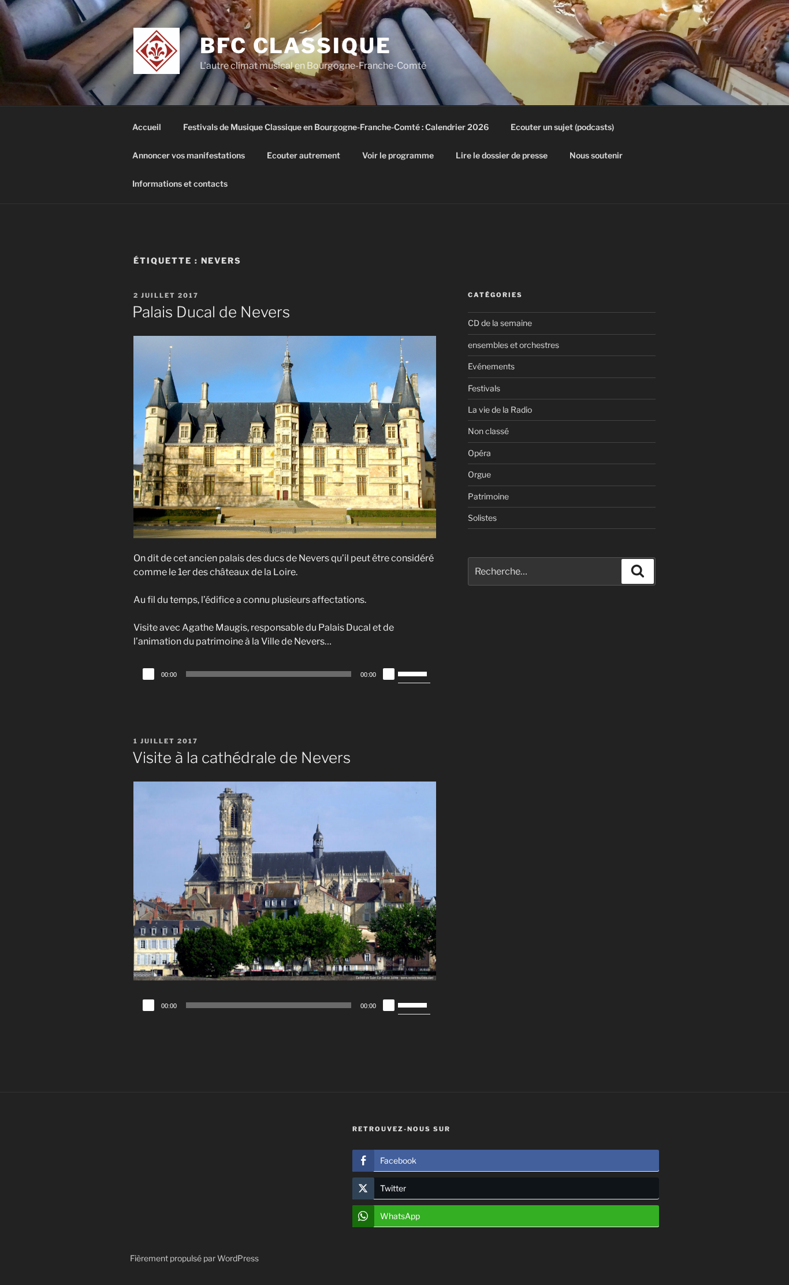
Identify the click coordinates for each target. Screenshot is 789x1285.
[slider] (414, 672)
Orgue (479, 474)
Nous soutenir (596, 155)
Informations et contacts (180, 183)
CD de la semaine (500, 323)
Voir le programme (398, 155)
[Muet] (388, 674)
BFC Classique (295, 45)
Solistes (482, 518)
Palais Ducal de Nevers (211, 312)
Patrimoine (488, 496)
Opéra (479, 453)
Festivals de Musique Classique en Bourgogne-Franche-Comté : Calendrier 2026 (336, 127)
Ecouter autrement (303, 155)
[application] (284, 674)
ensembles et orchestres (513, 345)
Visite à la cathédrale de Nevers (241, 757)
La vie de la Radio (500, 409)
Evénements (491, 366)
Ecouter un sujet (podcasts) (562, 127)
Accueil (146, 127)
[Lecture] (148, 674)
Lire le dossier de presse (502, 155)
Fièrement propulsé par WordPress (194, 1258)
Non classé (488, 431)
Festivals (484, 388)
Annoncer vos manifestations (188, 155)
